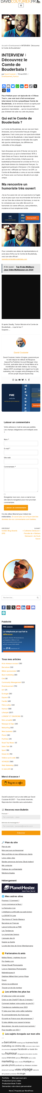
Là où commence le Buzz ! (12, 904)
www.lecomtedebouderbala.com (14, 259)
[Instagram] (13, 380)
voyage (27, 1069)
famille (32, 1049)
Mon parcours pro (19, 1078)
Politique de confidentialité (12, 869)
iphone (18, 1058)
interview (11, 1058)
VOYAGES (5, 761)
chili (13, 1046)
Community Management (11, 682)
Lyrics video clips (8, 858)
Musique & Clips (8, 724)
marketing (8, 1061)
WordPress (29, 1091)
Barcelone (6, 667)
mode (21, 1062)
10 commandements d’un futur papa (15, 1015)
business (29, 1042)
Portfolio (5, 739)
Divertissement (14, 45)
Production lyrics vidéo (11, 1081)
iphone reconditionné (10, 984)
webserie (36, 1070)
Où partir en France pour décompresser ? (17, 1018)
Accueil (4, 45)
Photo (4, 735)
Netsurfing (6, 728)
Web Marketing (7, 765)
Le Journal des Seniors (10, 934)
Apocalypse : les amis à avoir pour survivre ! (18, 1026)
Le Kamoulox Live (8, 908)
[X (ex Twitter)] (13, 607)
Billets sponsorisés (9, 671)
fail (28, 1049)
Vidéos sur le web (8, 758)
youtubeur (13, 1074)
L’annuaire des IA (8, 938)
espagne (14, 1049)
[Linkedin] (16, 380)
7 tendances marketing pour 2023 (15, 1007)
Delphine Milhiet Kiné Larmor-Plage (15, 976)
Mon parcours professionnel (12, 850)
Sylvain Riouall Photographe (12, 965)
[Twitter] (26, 380)
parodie (5, 1065)
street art (5, 1070)
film (36, 1049)
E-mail (7, 448)
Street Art (5, 754)
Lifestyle (5, 712)
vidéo (18, 1069)
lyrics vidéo (32, 1058)
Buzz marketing (8, 675)
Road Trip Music (8, 743)
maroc (16, 1062)
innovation (28, 1054)
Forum (4, 980)
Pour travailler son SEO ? (11, 1030)
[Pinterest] (28, 607)
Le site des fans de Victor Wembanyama (17, 946)
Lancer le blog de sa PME (12, 927)
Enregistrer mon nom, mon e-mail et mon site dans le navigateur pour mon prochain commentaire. (20, 499)
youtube (7, 1074)
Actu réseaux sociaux (10, 663)
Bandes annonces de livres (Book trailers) (18, 862)
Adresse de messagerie (11, 822)
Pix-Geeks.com (8, 961)
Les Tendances (8, 931)
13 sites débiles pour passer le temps (16, 1022)
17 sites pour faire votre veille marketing (17, 1011)
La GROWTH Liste (9, 916)
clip (23, 1046)
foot (3, 1054)
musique (27, 1061)
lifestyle (24, 1057)
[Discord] (33, 607)
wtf (3, 1074)
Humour (16, 76)
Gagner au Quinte (8, 942)
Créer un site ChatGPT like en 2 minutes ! (17, 1000)
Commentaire (10, 467)
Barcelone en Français (10, 923)
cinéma (18, 1046)
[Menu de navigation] (21, 5)
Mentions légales (8, 873)
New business (7, 731)
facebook (22, 1049)
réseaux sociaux (31, 1065)
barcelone (10, 1042)
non (33, 1062)
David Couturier (10, 74)
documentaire (6, 1049)
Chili (3, 678)
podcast (19, 1065)
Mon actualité (7, 720)
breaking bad (21, 1043)
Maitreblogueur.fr (8, 973)
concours (29, 1046)
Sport (4, 750)
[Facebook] (29, 380)
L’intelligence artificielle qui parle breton (17, 912)
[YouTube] (18, 607)
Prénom (5, 813)
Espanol (5, 697)
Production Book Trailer (11, 1083)
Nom (6, 439)
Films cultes (6, 705)
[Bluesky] (23, 380)
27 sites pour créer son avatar (13, 996)
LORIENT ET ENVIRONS (11, 716)
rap (23, 1065)
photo (12, 1065)
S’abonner (21, 833)
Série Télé (5, 746)
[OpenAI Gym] (4, 613)
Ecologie (5, 694)
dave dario (36, 1046)
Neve (11, 1091)
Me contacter (7, 865)
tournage (11, 1070)
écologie (21, 1073)
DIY (3, 690)
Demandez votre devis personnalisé (16, 1086)
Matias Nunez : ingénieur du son (14, 957)
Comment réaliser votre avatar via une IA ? (18, 1003)
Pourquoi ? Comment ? (10, 900)
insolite (35, 1054)
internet (4, 1058)
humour (11, 1053)
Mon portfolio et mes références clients (17, 854)
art (3, 1043)
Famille (4, 701)
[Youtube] (19, 380)
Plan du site (6, 847)
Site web (7, 458)
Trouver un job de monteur (12, 988)
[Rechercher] (37, 597)
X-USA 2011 (6, 769)
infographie (21, 1054)
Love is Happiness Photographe (14, 969)
